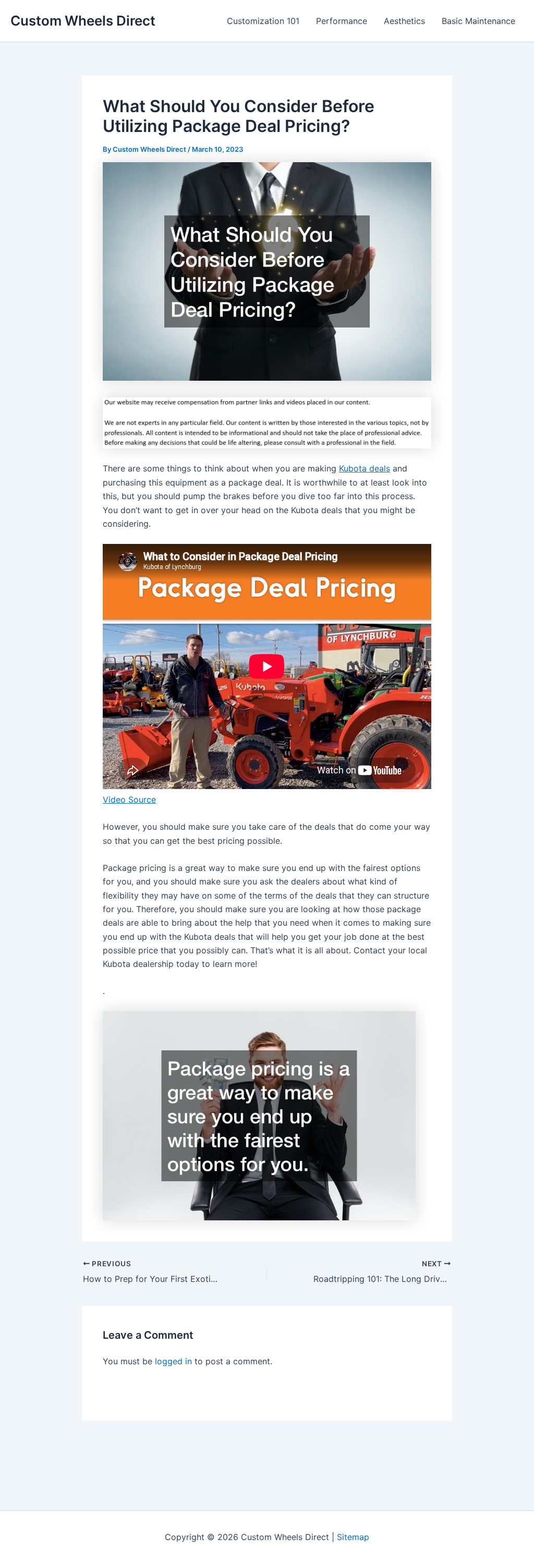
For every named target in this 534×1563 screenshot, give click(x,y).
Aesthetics (404, 21)
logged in (173, 1361)
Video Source (129, 799)
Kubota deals (364, 468)
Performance (341, 21)
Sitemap (353, 1537)
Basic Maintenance (478, 21)
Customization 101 (263, 21)
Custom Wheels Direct (82, 21)
